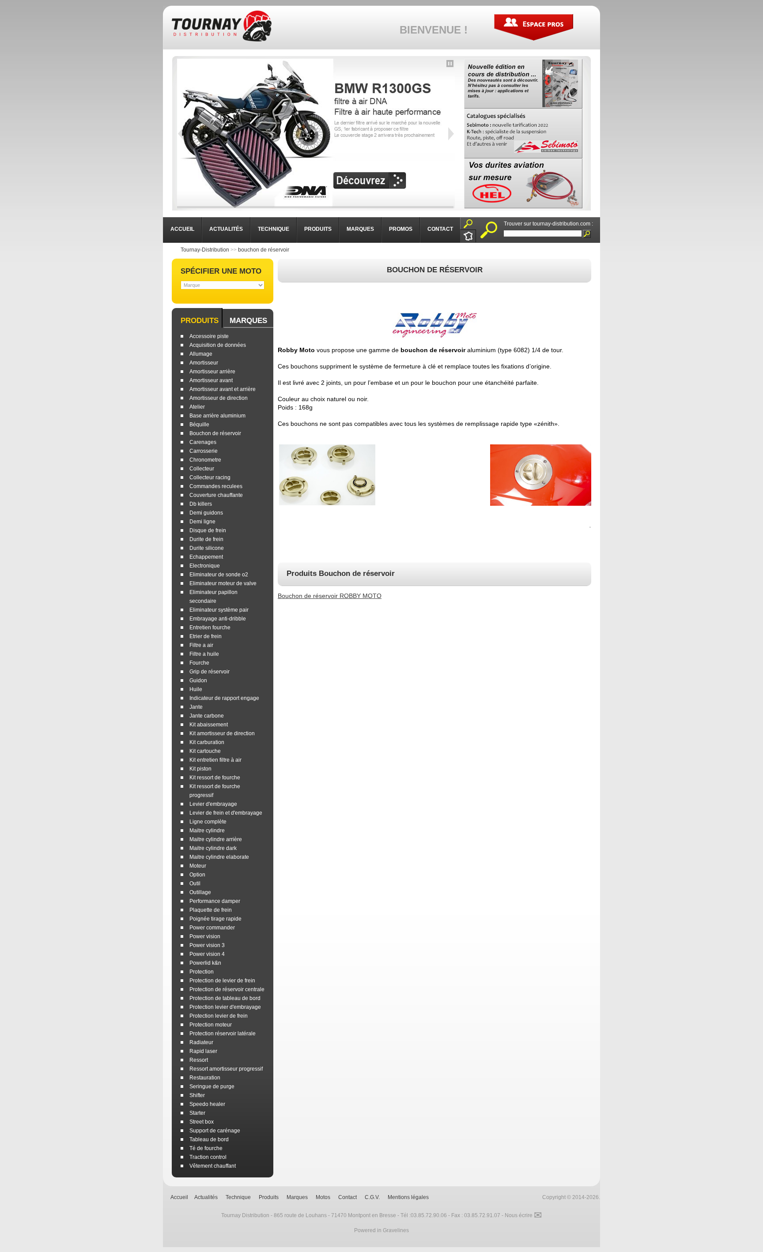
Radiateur (201, 1042)
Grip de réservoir (209, 672)
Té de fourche (206, 1148)
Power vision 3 (207, 945)
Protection (201, 972)
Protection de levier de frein (222, 981)
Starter (197, 1113)
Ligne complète (208, 822)
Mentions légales (408, 1197)
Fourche (199, 663)
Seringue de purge (211, 1086)
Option (197, 875)
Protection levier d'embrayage (225, 1007)
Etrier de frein (205, 636)
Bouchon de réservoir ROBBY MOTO (330, 595)
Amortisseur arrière (212, 371)
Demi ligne (202, 522)
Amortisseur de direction (218, 398)
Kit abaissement (208, 725)
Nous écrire (523, 1215)
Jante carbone (206, 716)
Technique (238, 1197)
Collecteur (201, 469)
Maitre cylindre (207, 830)
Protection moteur (210, 1025)
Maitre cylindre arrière (215, 839)
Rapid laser (203, 1051)
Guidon (198, 680)
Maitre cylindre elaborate (219, 857)
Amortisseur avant (211, 380)
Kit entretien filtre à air (215, 760)
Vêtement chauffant (212, 1166)
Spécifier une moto (221, 271)
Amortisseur (203, 363)
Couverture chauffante (216, 495)
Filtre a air (201, 645)
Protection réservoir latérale (222, 1033)
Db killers (200, 504)
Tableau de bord (209, 1139)
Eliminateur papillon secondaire (213, 596)
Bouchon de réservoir (215, 433)
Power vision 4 (207, 954)
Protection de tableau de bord (225, 998)
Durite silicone (206, 548)
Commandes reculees (215, 486)
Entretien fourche (209, 627)
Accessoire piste (209, 336)
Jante (196, 707)
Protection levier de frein (218, 1016)
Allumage (200, 354)
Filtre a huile (204, 654)
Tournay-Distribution (205, 250)
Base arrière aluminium (217, 416)
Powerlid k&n (205, 963)
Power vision (204, 936)
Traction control (208, 1157)
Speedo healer (207, 1104)
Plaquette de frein (210, 910)
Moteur (197, 866)
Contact (347, 1197)
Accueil (179, 1197)
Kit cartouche (205, 751)
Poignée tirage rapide (215, 919)
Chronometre (205, 460)
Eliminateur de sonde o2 (218, 574)
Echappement (206, 557)
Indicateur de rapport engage (224, 698)
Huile (195, 689)
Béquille (199, 424)
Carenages (202, 442)
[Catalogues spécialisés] (523, 133)
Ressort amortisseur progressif (226, 1069)
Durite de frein (206, 539)
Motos (323, 1197)
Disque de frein (207, 530)
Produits (200, 320)
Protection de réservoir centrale (226, 989)
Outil (194, 883)
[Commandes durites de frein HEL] (523, 183)
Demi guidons (206, 513)
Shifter (197, 1095)
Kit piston (200, 769)
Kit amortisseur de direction (222, 733)
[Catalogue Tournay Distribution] (523, 84)
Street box (201, 1122)
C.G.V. (372, 1197)
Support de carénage (214, 1131)
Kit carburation (206, 742)
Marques (248, 320)
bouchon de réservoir (263, 250)
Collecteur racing (209, 477)
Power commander (212, 928)
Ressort (198, 1060)
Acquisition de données (217, 345)
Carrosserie (203, 451)
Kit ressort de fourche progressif (214, 790)
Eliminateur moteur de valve (223, 583)
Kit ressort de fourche (214, 778)
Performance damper (214, 901)
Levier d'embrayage (213, 804)
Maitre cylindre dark (213, 848)
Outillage (200, 892)
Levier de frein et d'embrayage (225, 813)
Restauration (204, 1078)
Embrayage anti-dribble (217, 619)
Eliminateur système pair (219, 610)
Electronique (204, 566)
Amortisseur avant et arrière (222, 389)
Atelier (197, 407)
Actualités (206, 1197)
